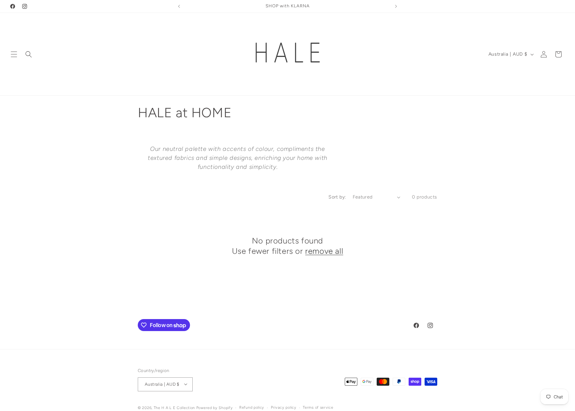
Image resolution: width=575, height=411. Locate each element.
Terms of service (318, 407)
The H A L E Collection (174, 407)
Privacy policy (283, 407)
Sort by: (337, 197)
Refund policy (251, 407)
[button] (14, 54)
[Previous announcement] (179, 6)
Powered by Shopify (214, 407)
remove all (324, 251)
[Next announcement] (396, 6)
